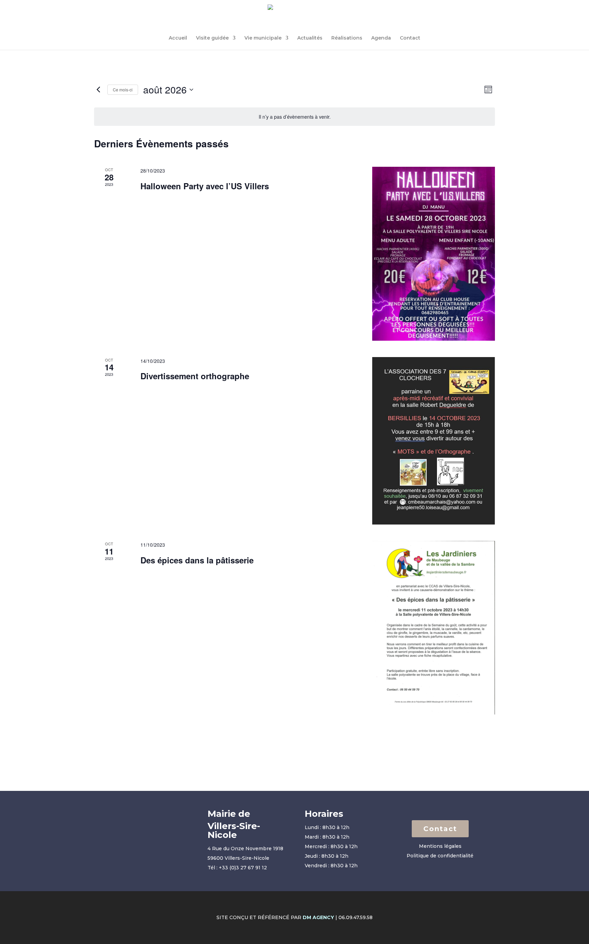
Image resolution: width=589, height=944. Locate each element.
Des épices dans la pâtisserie (197, 560)
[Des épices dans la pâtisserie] (433, 627)
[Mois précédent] (98, 90)
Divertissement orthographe (194, 376)
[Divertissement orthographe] (433, 441)
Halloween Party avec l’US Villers (204, 186)
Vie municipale (263, 38)
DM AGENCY (318, 917)
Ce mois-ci (123, 89)
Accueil (178, 38)
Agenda (381, 38)
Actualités (309, 38)
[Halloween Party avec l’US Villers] (433, 254)
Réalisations (346, 38)
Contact (410, 38)
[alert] (294, 116)
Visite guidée (212, 38)
